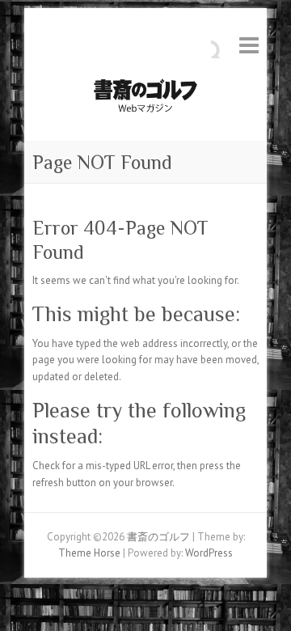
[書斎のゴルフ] (145, 99)
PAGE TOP (265, 597)
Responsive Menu (249, 44)
